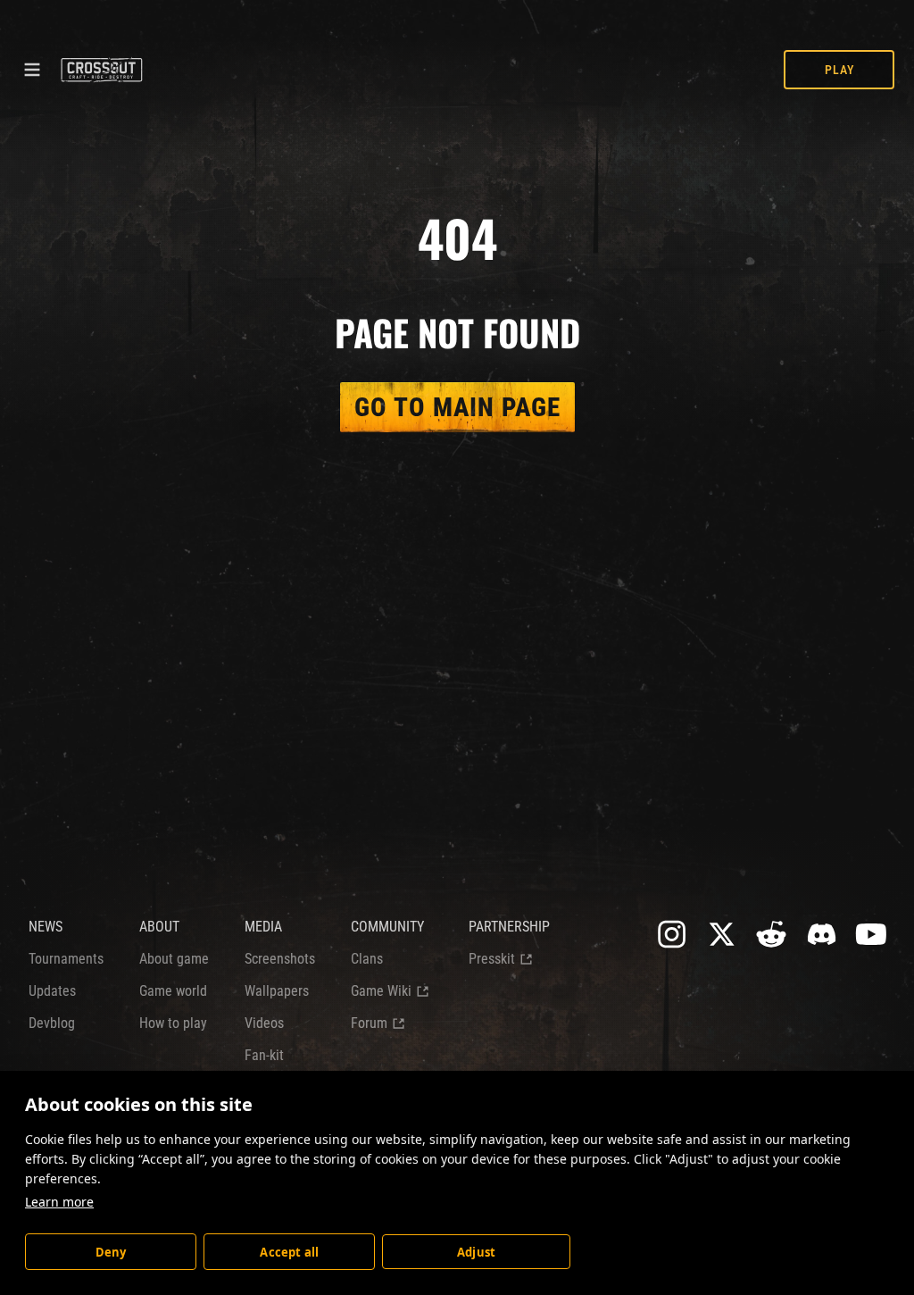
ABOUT (159, 926)
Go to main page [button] (457, 407)
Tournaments (66, 958)
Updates (52, 990)
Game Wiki (381, 990)
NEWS (45, 926)
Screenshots (280, 958)
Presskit (492, 958)
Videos (264, 1023)
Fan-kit (264, 1055)
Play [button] (839, 70)
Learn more (59, 1201)
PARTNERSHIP (509, 926)
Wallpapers (277, 990)
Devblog (52, 1023)
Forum (369, 1023)
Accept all (289, 1252)
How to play (173, 1023)
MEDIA (263, 926)
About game (174, 958)
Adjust (476, 1252)
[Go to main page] (101, 70)
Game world (173, 990)
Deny (111, 1252)
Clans (367, 958)
